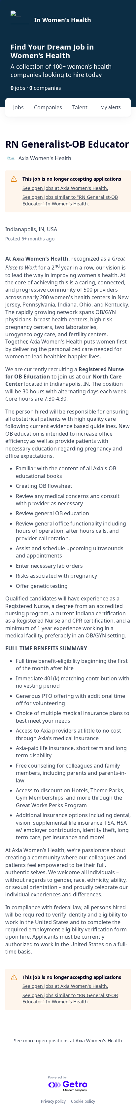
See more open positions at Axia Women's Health (68, 1040)
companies (48, 107)
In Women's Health (62, 20)
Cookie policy (83, 1101)
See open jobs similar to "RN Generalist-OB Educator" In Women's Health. (70, 200)
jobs (18, 107)
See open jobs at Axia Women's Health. (65, 188)
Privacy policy (53, 1101)
